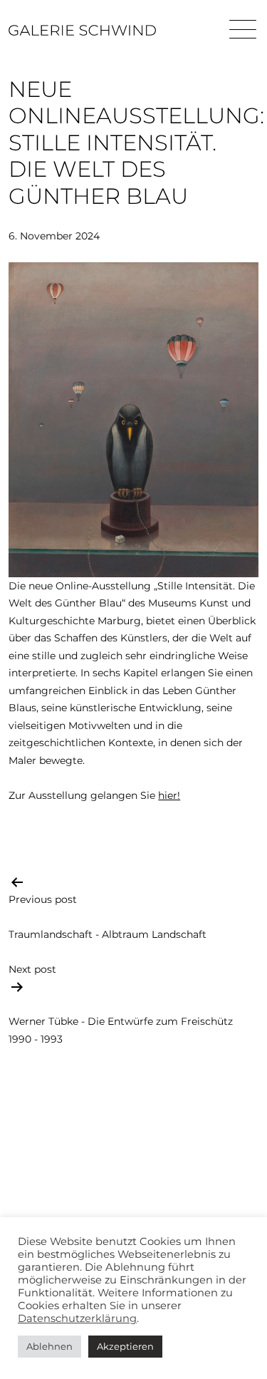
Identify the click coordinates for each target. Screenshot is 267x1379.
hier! (169, 795)
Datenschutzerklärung (77, 1318)
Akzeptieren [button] (125, 1346)
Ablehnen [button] (49, 1346)
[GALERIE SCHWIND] (82, 30)
